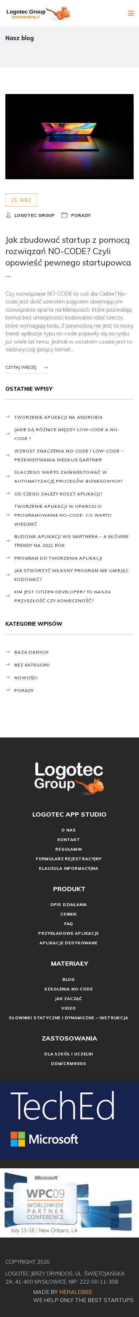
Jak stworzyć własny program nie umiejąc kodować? (71, 575)
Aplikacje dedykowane (69, 942)
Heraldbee (76, 1292)
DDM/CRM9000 (68, 1063)
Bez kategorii (32, 665)
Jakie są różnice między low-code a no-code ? (66, 434)
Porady (81, 215)
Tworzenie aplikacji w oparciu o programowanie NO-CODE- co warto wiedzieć (63, 515)
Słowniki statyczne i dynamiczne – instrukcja (68, 1017)
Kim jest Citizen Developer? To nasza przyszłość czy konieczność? (62, 596)
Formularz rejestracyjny (69, 858)
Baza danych (31, 652)
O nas (68, 830)
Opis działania (68, 904)
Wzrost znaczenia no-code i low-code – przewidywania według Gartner (68, 455)
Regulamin (68, 849)
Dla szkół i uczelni (68, 1054)
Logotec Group (35, 215)
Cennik (68, 914)
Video (68, 1008)
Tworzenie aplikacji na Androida (58, 417)
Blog (68, 979)
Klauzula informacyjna (68, 868)
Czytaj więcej (20, 367)
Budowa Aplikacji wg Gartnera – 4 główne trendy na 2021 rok (71, 541)
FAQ (68, 923)
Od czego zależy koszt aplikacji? (58, 493)
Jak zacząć (68, 998)
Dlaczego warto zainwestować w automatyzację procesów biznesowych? (68, 477)
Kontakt (68, 839)
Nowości (26, 677)
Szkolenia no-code (68, 989)
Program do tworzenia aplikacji (58, 558)
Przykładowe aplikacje (68, 933)
